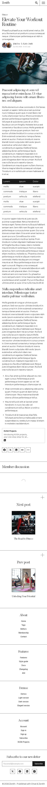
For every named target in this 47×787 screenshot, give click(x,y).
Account (23, 726)
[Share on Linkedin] (16, 449)
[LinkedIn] (27, 771)
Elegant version (23, 706)
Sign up (23, 734)
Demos (23, 694)
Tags (23, 625)
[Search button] (36, 3)
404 (23, 673)
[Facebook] (19, 771)
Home (23, 621)
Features (23, 658)
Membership (23, 633)
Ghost (34, 784)
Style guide (23, 661)
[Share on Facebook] (4, 449)
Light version (23, 698)
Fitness (5, 15)
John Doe (16, 44)
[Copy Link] (22, 449)
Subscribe (24, 738)
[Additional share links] (28, 449)
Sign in (23, 730)
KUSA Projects (23, 742)
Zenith (12, 784)
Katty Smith (28, 44)
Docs (23, 665)
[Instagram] (34, 771)
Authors (23, 629)
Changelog (23, 669)
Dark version (23, 702)
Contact (24, 637)
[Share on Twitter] (10, 449)
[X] (12, 771)
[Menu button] (43, 3)
